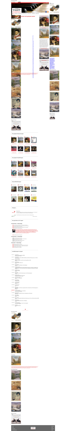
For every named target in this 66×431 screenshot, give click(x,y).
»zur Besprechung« (14, 143)
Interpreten (29, 13)
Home (13, 13)
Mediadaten (52, 428)
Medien (16, 13)
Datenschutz (13, 428)
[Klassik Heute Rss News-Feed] (48, 12)
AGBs (13, 427)
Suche (37, 13)
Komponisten (24, 13)
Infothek (33, 13)
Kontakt (52, 427)
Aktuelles (19, 13)
